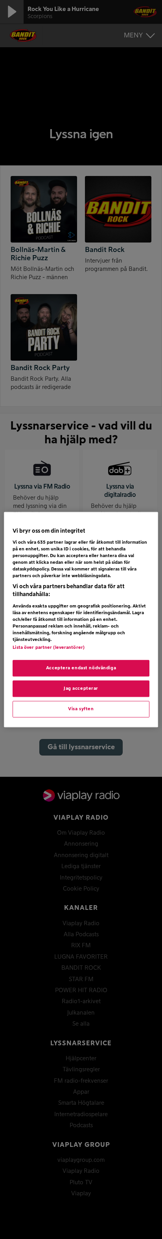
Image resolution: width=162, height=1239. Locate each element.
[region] (81, 619)
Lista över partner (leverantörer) (49, 647)
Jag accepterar (81, 688)
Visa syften (81, 709)
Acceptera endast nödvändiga (81, 668)
